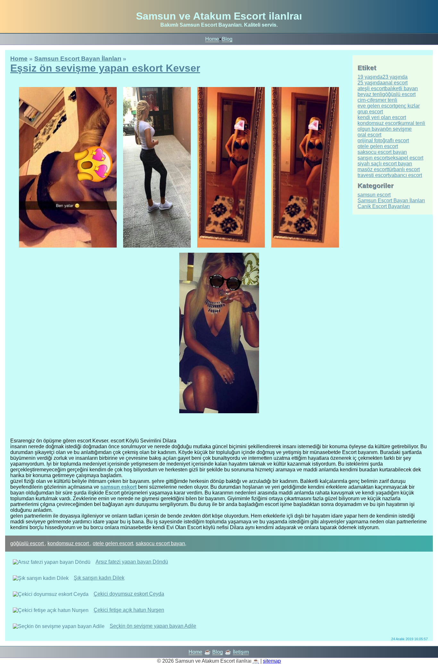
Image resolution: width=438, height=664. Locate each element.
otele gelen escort (113, 543)
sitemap (272, 661)
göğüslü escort (27, 543)
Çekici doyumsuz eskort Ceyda (129, 594)
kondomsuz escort (68, 543)
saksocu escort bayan (160, 543)
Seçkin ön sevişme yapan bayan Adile (153, 626)
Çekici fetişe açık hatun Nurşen (129, 610)
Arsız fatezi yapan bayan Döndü (132, 561)
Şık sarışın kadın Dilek (99, 578)
